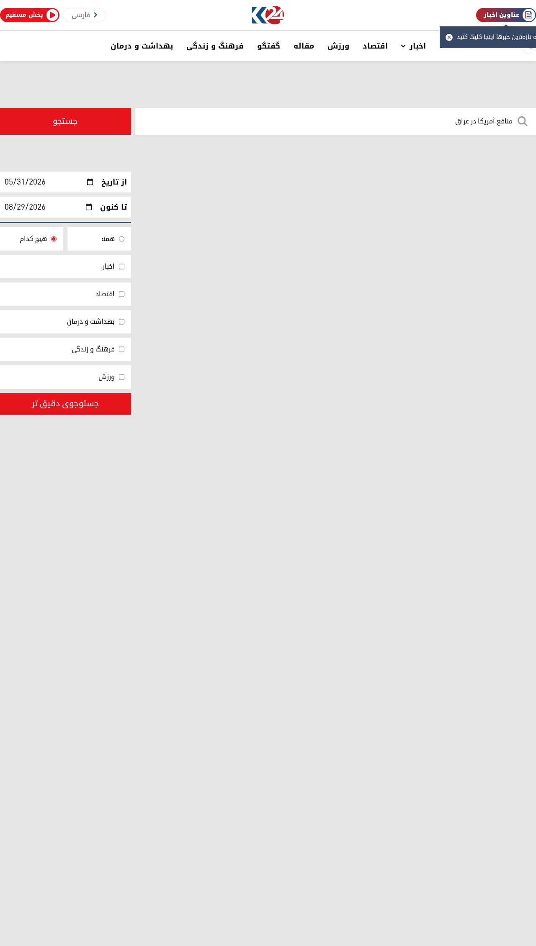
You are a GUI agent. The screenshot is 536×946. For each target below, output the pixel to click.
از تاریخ (114, 182)
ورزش (338, 46)
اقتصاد (375, 46)
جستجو (65, 121)
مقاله (304, 46)
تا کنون (113, 207)
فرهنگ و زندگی (215, 46)
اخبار (418, 46)
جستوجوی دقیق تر (65, 404)
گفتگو (268, 46)
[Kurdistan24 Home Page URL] (268, 15)
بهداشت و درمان (142, 46)
